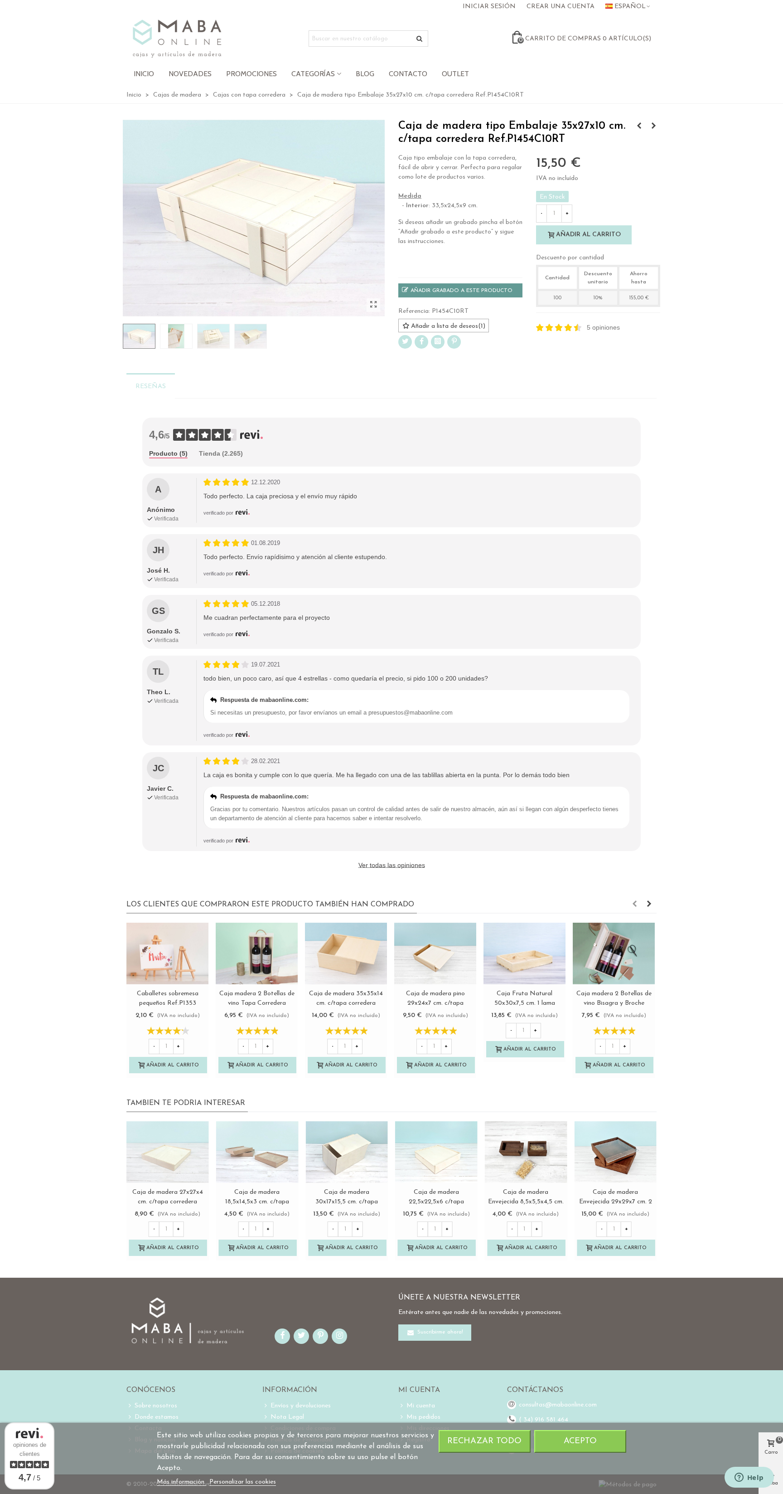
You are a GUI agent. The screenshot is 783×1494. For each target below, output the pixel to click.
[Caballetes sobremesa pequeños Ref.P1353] (167, 953)
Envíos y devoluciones (301, 1405)
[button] (634, 904)
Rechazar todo (484, 1441)
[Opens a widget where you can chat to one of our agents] (749, 1478)
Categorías (313, 73)
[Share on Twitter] (405, 342)
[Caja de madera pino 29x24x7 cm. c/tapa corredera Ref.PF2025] (435, 953)
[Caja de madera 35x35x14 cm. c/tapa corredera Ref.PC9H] (346, 953)
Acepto (580, 1441)
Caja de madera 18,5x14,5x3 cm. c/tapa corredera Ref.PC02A (257, 1202)
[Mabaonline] (176, 38)
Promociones (251, 73)
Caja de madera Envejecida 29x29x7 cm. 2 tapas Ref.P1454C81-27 (615, 1202)
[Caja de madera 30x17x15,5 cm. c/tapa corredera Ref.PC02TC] (346, 1152)
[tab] (168, 454)
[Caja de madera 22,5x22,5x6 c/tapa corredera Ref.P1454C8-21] (436, 1152)
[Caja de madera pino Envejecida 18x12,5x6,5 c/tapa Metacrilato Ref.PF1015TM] (653, 126)
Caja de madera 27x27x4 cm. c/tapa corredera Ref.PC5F (167, 1202)
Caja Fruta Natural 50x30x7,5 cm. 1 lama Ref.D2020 (524, 1003)
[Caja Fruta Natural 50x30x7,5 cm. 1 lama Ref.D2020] (524, 953)
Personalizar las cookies (242, 1482)
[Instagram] (438, 342)
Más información (181, 1482)
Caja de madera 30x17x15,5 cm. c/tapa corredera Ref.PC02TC (347, 1202)
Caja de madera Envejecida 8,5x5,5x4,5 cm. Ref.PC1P (526, 1202)
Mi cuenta (420, 1405)
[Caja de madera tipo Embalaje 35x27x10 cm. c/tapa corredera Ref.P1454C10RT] (373, 305)
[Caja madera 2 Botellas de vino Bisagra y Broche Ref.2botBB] (614, 953)
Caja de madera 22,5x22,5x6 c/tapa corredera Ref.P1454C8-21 (436, 1202)
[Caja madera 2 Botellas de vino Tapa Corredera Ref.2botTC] (257, 953)
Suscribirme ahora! (439, 1332)
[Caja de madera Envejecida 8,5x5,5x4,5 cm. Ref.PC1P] (526, 1152)
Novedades (190, 73)
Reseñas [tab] (150, 386)
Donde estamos (157, 1417)
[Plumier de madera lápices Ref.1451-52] (639, 126)
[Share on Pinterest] (454, 342)
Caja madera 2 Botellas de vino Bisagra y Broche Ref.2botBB (614, 1003)
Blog (365, 73)
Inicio (144, 73)
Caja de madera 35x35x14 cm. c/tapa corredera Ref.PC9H (346, 1003)
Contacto (408, 73)
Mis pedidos (423, 1417)
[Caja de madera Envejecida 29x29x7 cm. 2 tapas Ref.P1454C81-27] (615, 1152)
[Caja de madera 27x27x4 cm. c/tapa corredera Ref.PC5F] (167, 1152)
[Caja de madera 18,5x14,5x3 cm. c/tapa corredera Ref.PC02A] (257, 1152)
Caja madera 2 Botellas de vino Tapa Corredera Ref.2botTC (257, 1003)
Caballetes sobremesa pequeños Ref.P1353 (167, 998)
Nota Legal (287, 1417)
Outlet (455, 73)
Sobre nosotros (156, 1405)
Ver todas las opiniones (391, 865)
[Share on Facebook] (421, 342)
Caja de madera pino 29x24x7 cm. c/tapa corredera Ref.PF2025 (435, 1003)
